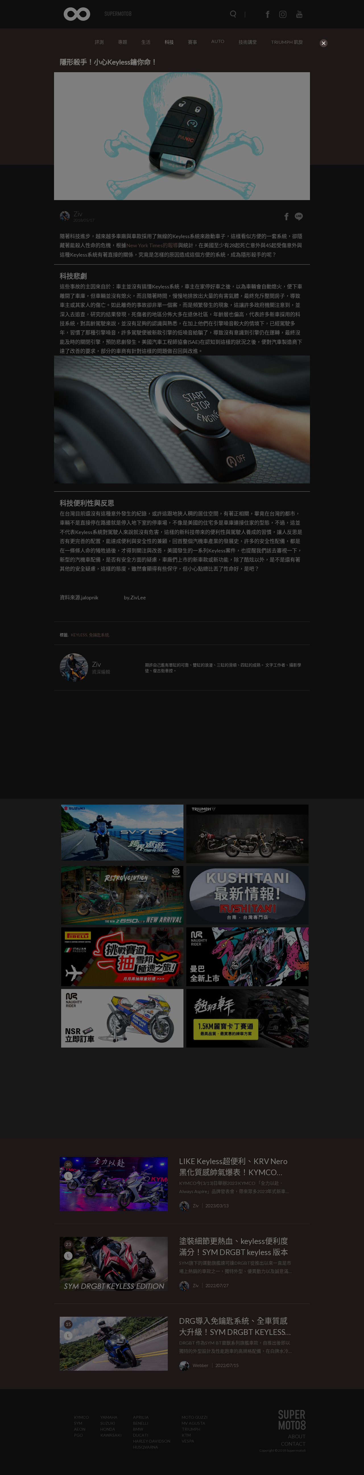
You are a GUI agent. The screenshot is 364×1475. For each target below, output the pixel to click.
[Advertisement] (182, 88)
